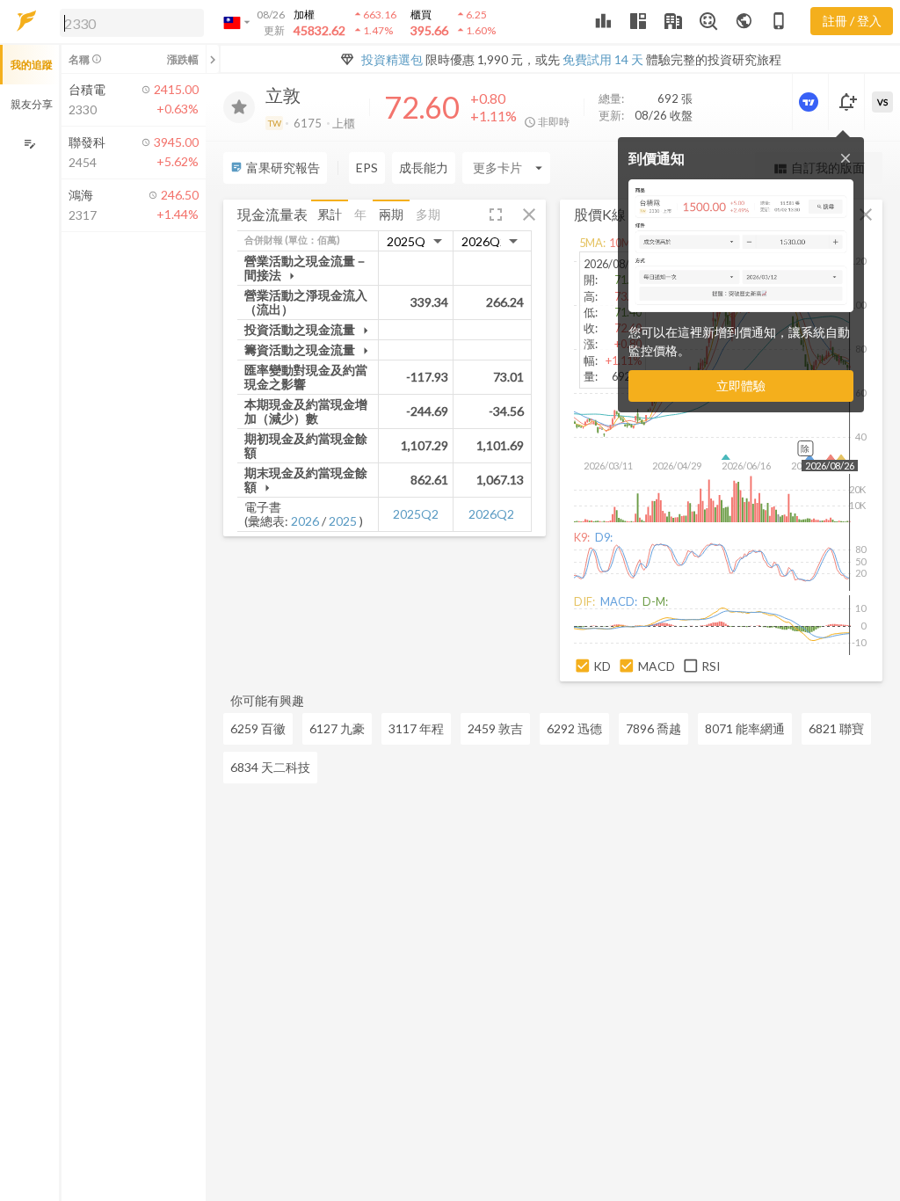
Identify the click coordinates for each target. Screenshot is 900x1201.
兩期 (391, 214)
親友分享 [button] (32, 104)
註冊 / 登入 (852, 20)
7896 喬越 (653, 728)
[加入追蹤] (239, 107)
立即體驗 (741, 385)
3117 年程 (416, 728)
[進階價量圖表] (810, 102)
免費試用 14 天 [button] (602, 59)
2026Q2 (491, 513)
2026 (305, 520)
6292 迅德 (574, 728)
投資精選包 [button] (392, 59)
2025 (343, 520)
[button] (128, 22)
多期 (428, 214)
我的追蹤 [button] (32, 64)
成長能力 (423, 167)
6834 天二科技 (270, 767)
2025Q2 (416, 513)
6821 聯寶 (836, 728)
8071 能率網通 (745, 728)
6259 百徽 (258, 728)
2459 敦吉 (495, 728)
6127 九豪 (337, 728)
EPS (367, 167)
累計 (329, 214)
